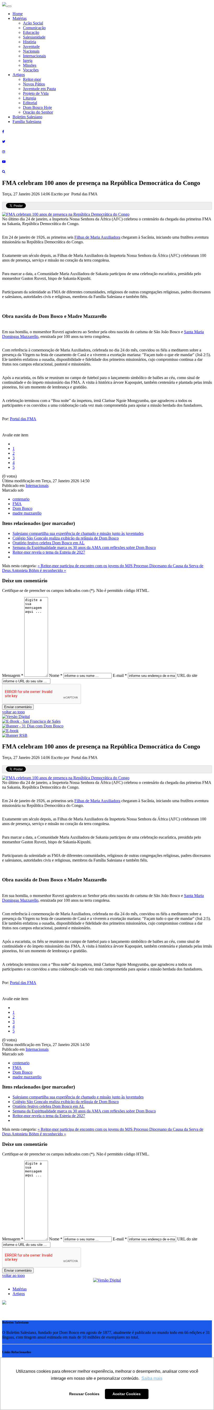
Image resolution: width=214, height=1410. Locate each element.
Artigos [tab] (19, 1293)
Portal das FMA (23, 419)
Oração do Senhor (38, 112)
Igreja (27, 60)
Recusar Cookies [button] (84, 1394)
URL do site (187, 675)
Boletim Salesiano (27, 117)
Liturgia (29, 98)
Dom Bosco (22, 508)
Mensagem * (12, 675)
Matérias (20, 18)
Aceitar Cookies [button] (126, 1394)
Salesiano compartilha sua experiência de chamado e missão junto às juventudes (78, 533)
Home (18, 13)
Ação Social (33, 23)
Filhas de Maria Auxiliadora (97, 237)
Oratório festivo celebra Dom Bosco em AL (49, 543)
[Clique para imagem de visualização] (65, 214)
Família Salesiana (27, 121)
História (29, 42)
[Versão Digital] (16, 716)
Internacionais (34, 56)
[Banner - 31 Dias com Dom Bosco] (32, 726)
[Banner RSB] (14, 735)
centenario (21, 499)
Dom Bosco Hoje (37, 107)
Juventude (31, 46)
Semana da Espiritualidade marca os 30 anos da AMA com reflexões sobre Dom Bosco (84, 547)
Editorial (30, 103)
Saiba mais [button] (151, 1378)
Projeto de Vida (36, 93)
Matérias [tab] (20, 1289)
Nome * (55, 675)
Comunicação (34, 28)
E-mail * (120, 675)
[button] (4, 1303)
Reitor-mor (32, 79)
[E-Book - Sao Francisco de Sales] (31, 721)
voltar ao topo (13, 712)
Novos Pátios (34, 84)
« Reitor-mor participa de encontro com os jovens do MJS (86, 566)
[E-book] (10, 730)
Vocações (31, 70)
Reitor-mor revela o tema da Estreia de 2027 (49, 552)
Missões (29, 65)
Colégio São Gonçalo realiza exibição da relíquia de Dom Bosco (66, 538)
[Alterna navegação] (9, 6)
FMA (17, 504)
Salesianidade (34, 37)
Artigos (19, 74)
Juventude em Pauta (39, 88)
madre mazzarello (27, 513)
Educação (31, 32)
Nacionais (31, 51)
